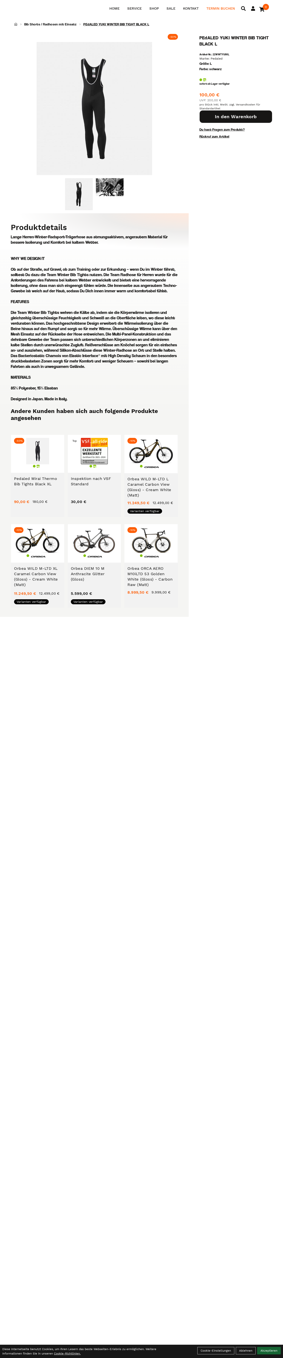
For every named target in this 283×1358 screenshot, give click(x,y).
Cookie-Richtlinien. (67, 1353)
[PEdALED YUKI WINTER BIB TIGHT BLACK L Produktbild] (94, 108)
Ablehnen (245, 1350)
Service (134, 8)
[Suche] (243, 8)
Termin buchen (220, 8)
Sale (171, 8)
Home (114, 8)
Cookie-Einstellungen (216, 1350)
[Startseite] (15, 24)
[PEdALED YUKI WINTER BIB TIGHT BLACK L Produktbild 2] (110, 194)
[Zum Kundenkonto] (253, 8)
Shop (154, 8)
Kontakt (191, 8)
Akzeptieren (268, 1350)
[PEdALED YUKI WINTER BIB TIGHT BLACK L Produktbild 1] (79, 194)
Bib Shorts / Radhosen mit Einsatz (50, 24)
